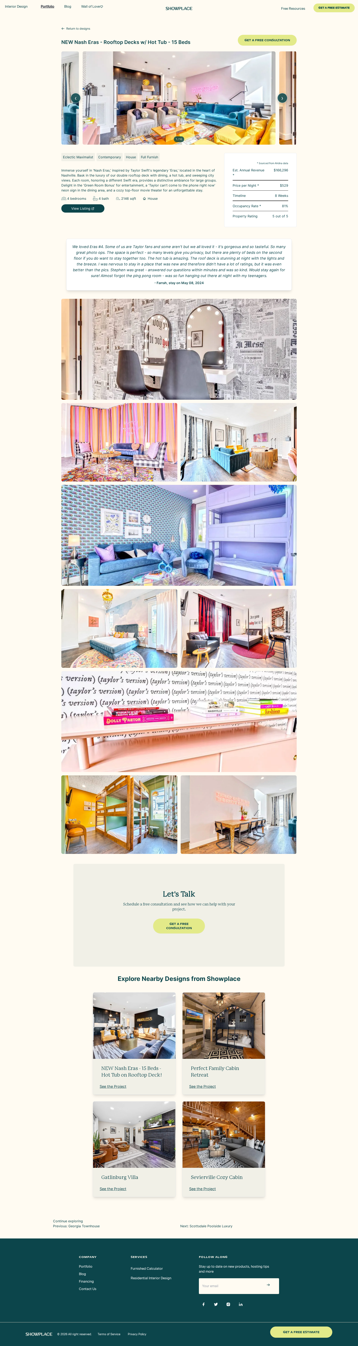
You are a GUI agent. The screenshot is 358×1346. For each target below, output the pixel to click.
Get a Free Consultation (267, 40)
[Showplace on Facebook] (203, 1304)
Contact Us (87, 1289)
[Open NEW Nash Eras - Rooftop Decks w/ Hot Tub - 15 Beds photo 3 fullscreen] (239, 442)
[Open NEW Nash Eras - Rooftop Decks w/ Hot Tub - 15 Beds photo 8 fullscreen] (119, 814)
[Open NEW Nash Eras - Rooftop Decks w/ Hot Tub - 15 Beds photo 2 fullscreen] (119, 442)
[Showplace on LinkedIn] (240, 1304)
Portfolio (85, 1267)
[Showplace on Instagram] (228, 1304)
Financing (86, 1281)
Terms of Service (109, 1334)
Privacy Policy (137, 1334)
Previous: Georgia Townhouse (76, 1226)
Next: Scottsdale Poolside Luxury (206, 1226)
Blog (82, 1274)
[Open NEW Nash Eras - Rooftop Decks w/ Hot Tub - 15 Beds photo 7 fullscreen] (179, 721)
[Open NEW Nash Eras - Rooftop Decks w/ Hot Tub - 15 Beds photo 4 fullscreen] (179, 535)
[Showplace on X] (215, 1304)
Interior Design (16, 6)
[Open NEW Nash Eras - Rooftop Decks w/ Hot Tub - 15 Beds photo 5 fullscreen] (119, 628)
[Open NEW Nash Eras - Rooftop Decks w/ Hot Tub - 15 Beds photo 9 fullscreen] (239, 814)
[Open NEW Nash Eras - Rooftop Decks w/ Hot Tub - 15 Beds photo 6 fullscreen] (239, 628)
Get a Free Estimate (301, 1332)
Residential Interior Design (151, 1278)
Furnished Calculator (147, 1269)
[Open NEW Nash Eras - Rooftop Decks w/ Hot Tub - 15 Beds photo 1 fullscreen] (179, 349)
